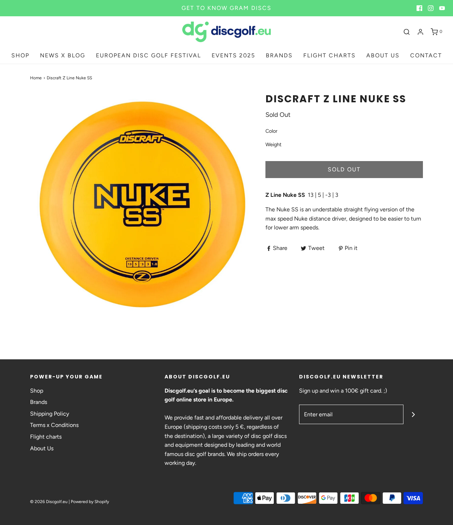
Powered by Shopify (90, 501)
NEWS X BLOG (62, 55)
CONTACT (426, 55)
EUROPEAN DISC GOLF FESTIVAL (148, 55)
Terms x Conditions (54, 425)
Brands (38, 402)
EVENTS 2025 (233, 55)
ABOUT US (383, 55)
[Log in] (420, 31)
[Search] (406, 31)
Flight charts (46, 436)
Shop (36, 390)
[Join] (413, 414)
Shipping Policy (49, 413)
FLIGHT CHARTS (329, 55)
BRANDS (279, 55)
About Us (41, 448)
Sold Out (344, 169)
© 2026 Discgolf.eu (49, 501)
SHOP (20, 55)
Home (36, 77)
